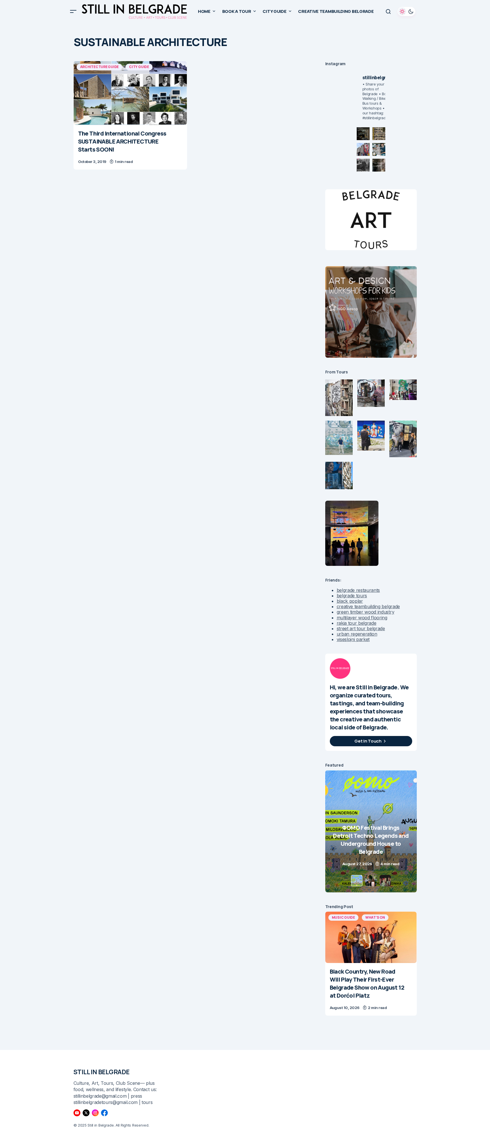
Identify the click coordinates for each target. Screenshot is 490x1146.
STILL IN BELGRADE (102, 1072)
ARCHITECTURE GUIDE (99, 66)
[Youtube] (77, 1112)
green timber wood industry (365, 612)
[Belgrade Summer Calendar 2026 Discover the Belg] (378, 133)
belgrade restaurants (358, 590)
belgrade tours (352, 595)
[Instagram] (95, 1112)
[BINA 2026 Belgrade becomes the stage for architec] (378, 165)
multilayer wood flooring (362, 617)
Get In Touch (367, 741)
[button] (73, 11)
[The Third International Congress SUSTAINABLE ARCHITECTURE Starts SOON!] (130, 93)
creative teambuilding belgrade (368, 606)
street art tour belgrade (361, 628)
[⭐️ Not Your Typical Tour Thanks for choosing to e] (363, 149)
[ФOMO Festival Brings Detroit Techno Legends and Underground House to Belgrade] (342, 831)
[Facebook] (104, 1112)
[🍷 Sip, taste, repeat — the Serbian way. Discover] (363, 133)
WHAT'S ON (375, 917)
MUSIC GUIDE (343, 917)
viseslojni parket (353, 639)
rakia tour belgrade (356, 623)
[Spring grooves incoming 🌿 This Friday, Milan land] (378, 149)
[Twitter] (86, 1112)
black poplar (350, 601)
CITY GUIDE (139, 66)
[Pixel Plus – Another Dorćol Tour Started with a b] (363, 165)
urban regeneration (357, 634)
